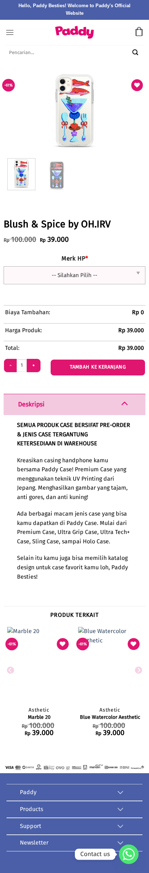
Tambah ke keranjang (98, 367)
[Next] (106, 110)
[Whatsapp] (129, 854)
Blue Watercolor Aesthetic (110, 717)
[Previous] (42, 110)
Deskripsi (31, 404)
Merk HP (74, 259)
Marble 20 (39, 717)
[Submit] (135, 53)
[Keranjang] (139, 32)
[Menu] (9, 32)
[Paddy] (74, 32)
